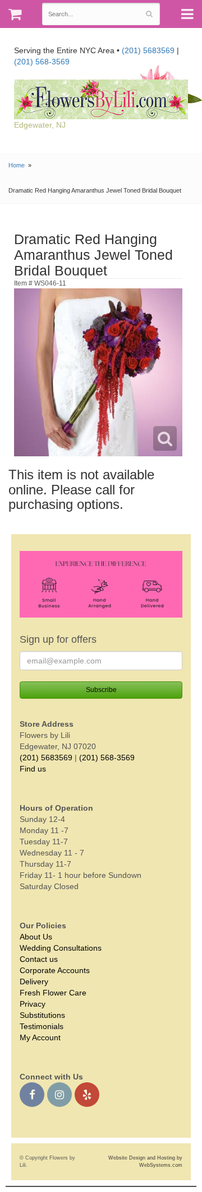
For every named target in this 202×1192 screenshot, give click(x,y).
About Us (36, 936)
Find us (33, 768)
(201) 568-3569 (42, 61)
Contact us (39, 959)
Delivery (34, 981)
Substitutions (42, 1015)
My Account (40, 1037)
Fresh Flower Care (53, 992)
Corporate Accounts (55, 970)
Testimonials (41, 1026)
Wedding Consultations (61, 947)
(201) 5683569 (148, 50)
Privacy (32, 1003)
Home (16, 165)
